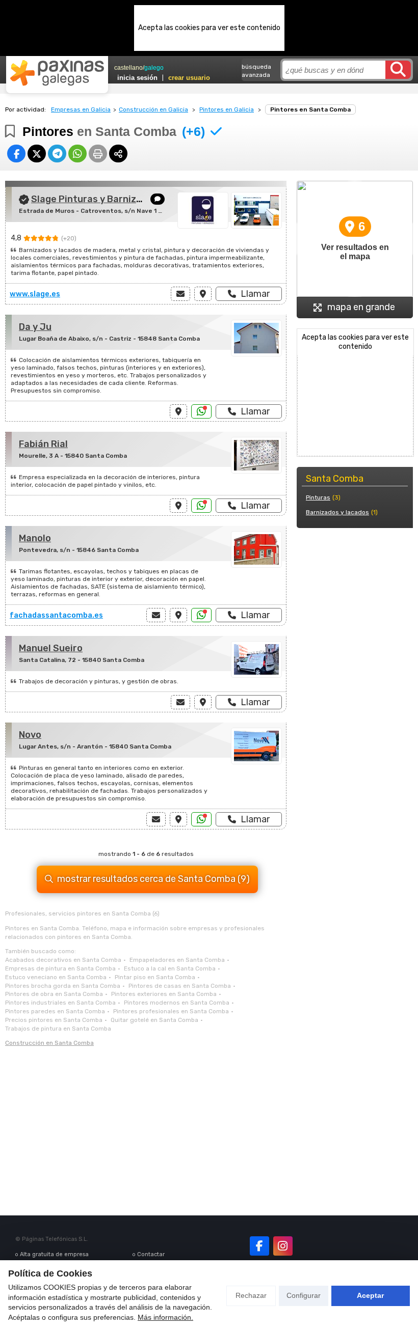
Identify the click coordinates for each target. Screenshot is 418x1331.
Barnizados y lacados (337, 512)
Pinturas (318, 497)
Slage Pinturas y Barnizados (94, 199)
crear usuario (189, 77)
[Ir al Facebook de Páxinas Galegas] (259, 1246)
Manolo (35, 538)
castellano (128, 67)
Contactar (151, 1254)
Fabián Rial (43, 444)
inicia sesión (137, 77)
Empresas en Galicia (81, 109)
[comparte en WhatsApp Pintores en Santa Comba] (77, 153)
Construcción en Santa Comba (49, 1042)
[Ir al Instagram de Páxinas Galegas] (283, 1246)
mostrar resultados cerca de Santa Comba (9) (153, 878)
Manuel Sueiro (51, 648)
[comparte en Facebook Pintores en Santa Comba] (16, 153)
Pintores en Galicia (226, 109)
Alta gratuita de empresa (54, 1254)
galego (154, 67)
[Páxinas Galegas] (57, 72)
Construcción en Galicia (153, 109)
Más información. (165, 1317)
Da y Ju (35, 326)
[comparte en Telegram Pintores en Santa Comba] (57, 153)
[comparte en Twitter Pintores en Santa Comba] (37, 153)
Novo (30, 734)
